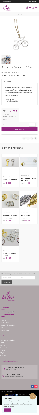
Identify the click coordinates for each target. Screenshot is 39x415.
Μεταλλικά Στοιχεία (19, 75)
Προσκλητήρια (4, 348)
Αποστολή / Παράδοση (8, 325)
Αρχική (4, 320)
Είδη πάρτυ (3, 350)
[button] (27, 8)
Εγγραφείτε (7, 282)
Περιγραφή (8, 81)
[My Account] (33, 8)
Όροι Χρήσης (5, 322)
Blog (30, 1)
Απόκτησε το (19, 129)
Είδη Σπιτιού (4, 353)
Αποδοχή (7, 410)
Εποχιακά (3, 355)
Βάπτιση (2, 345)
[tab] (8, 81)
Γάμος (2, 343)
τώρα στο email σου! (18, 274)
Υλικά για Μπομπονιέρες (7, 340)
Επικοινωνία (35, 1)
